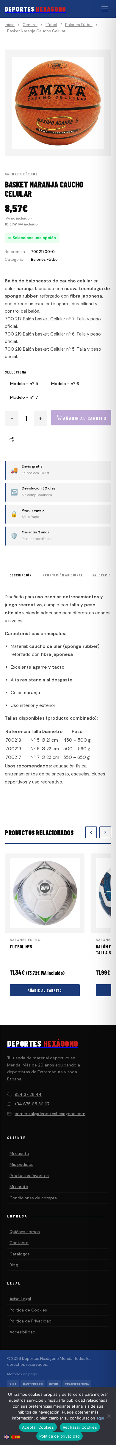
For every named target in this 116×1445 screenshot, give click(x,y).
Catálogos (20, 1254)
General (30, 24)
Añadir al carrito (45, 990)
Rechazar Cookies (80, 1427)
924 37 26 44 (28, 1094)
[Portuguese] (12, 1436)
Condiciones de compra (33, 1198)
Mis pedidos (21, 1164)
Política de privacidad (59, 1436)
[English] (7, 1436)
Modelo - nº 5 (24, 383)
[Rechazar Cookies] (109, 1416)
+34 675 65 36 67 (32, 1104)
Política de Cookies (28, 1310)
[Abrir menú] (104, 8)
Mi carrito (19, 1186)
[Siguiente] (105, 832)
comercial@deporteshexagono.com (50, 1113)
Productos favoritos (29, 1175)
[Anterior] (91, 832)
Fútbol (51, 24)
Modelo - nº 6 (65, 383)
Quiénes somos (25, 1231)
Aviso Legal (20, 1298)
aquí (100, 1418)
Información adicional (62, 575)
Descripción (21, 575)
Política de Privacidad (30, 1321)
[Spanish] (18, 1436)
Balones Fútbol (79, 24)
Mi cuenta (19, 1153)
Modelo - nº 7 (24, 397)
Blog (14, 1265)
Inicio (10, 24)
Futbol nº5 (21, 946)
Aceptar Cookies (38, 1427)
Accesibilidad (22, 1332)
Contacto (19, 1242)
